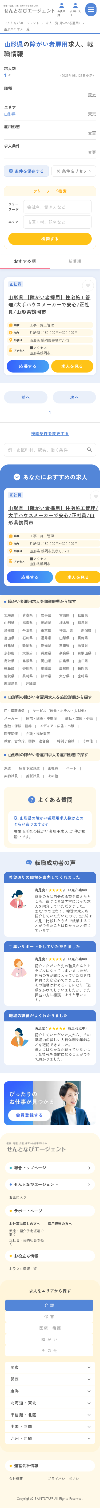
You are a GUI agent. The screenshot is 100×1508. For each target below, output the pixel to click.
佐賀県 (9, 675)
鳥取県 (9, 660)
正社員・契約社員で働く (26, 1242)
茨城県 (46, 622)
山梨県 (64, 637)
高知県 (64, 668)
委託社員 (33, 775)
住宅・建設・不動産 (41, 718)
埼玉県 (9, 630)
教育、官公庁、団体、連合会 (26, 740)
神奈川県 (66, 630)
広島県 (64, 660)
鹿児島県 (11, 683)
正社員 (53, 768)
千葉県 (27, 630)
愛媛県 (46, 668)
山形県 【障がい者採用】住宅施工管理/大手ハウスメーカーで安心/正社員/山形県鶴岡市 (49, 304)
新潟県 (86, 630)
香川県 (27, 668)
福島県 (27, 622)
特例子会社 (65, 740)
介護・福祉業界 (38, 733)
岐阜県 (9, 645)
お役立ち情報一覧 (23, 1268)
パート (71, 768)
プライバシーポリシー (65, 1478)
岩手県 (46, 615)
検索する (50, 238)
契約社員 (11, 775)
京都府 (9, 653)
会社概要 (16, 1478)
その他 (87, 740)
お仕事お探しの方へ (24, 1223)
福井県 (46, 637)
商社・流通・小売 (79, 718)
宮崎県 (83, 675)
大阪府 (27, 653)
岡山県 (46, 660)
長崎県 (27, 675)
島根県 (27, 660)
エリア (13, 221)
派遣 (7, 768)
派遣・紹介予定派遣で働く (26, 1232)
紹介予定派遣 (29, 768)
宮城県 (64, 615)
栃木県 (64, 622)
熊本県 (46, 675)
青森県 (27, 615)
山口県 (83, 660)
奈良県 (64, 653)
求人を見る (72, 366)
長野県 (83, 637)
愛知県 (46, 645)
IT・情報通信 (14, 710)
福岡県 (83, 668)
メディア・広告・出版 (57, 725)
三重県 (64, 645)
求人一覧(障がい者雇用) (63, 23)
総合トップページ (30, 1167)
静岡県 (27, 645)
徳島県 (9, 668)
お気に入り (17, 1197)
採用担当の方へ (60, 1223)
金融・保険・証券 (18, 725)
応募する (28, 366)
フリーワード (13, 206)
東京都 (46, 630)
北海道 (9, 615)
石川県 (27, 637)
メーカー (11, 718)
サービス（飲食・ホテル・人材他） (60, 710)
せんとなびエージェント (21, 23)
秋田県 (83, 615)
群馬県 (83, 622)
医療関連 (11, 733)
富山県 (9, 637)
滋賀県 (83, 645)
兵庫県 (46, 653)
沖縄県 (31, 683)
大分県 (64, 675)
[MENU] (91, 9)
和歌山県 (84, 653)
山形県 (9, 622)
